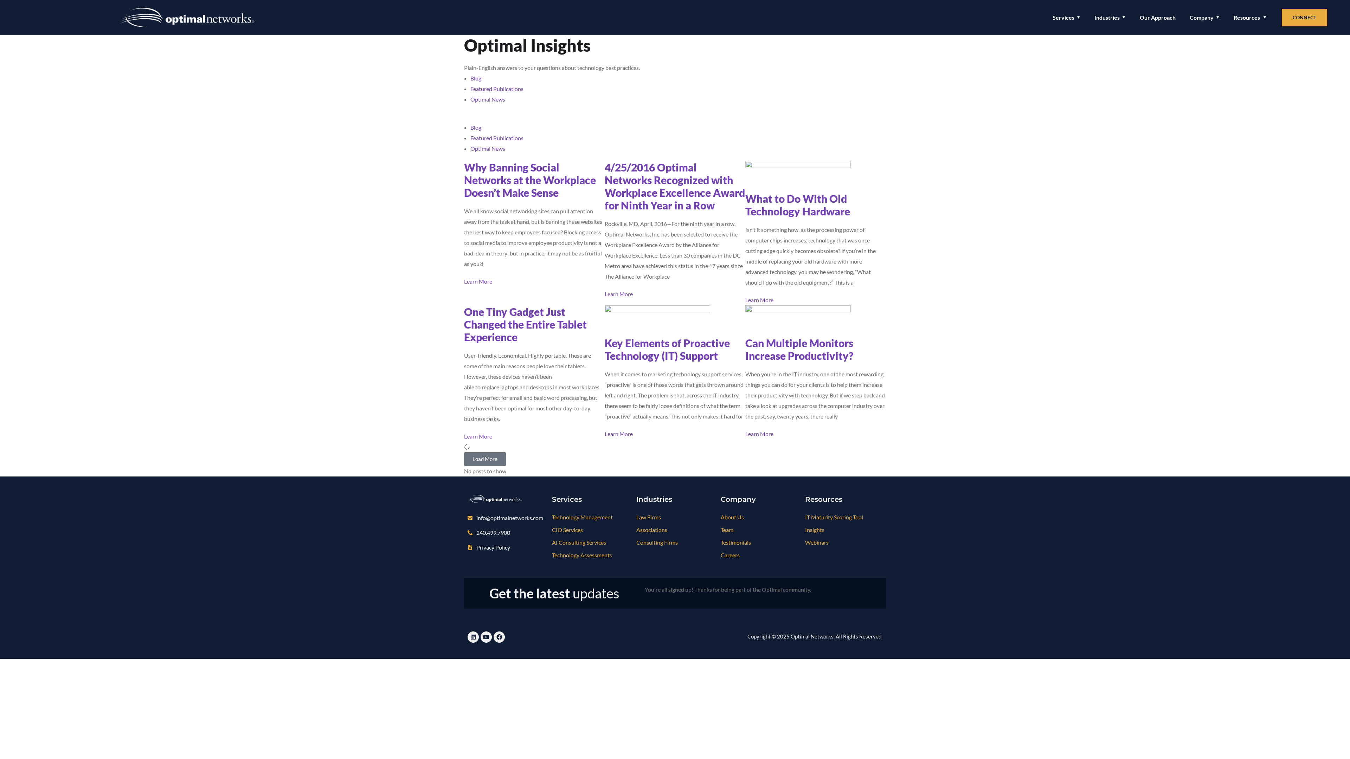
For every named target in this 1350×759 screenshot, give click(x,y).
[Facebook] (499, 637)
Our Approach (1158, 17)
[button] (675, 117)
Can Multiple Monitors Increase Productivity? (799, 349)
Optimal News (487, 99)
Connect (1304, 17)
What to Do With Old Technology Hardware (797, 205)
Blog (475, 78)
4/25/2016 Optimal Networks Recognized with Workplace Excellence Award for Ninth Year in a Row (675, 186)
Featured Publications (496, 88)
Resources (1247, 17)
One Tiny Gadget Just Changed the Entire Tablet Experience (525, 324)
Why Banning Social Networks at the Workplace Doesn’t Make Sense (530, 180)
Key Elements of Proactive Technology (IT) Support (667, 349)
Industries (1107, 17)
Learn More (478, 281)
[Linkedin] (473, 637)
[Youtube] (486, 637)
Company (1202, 17)
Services (1063, 17)
